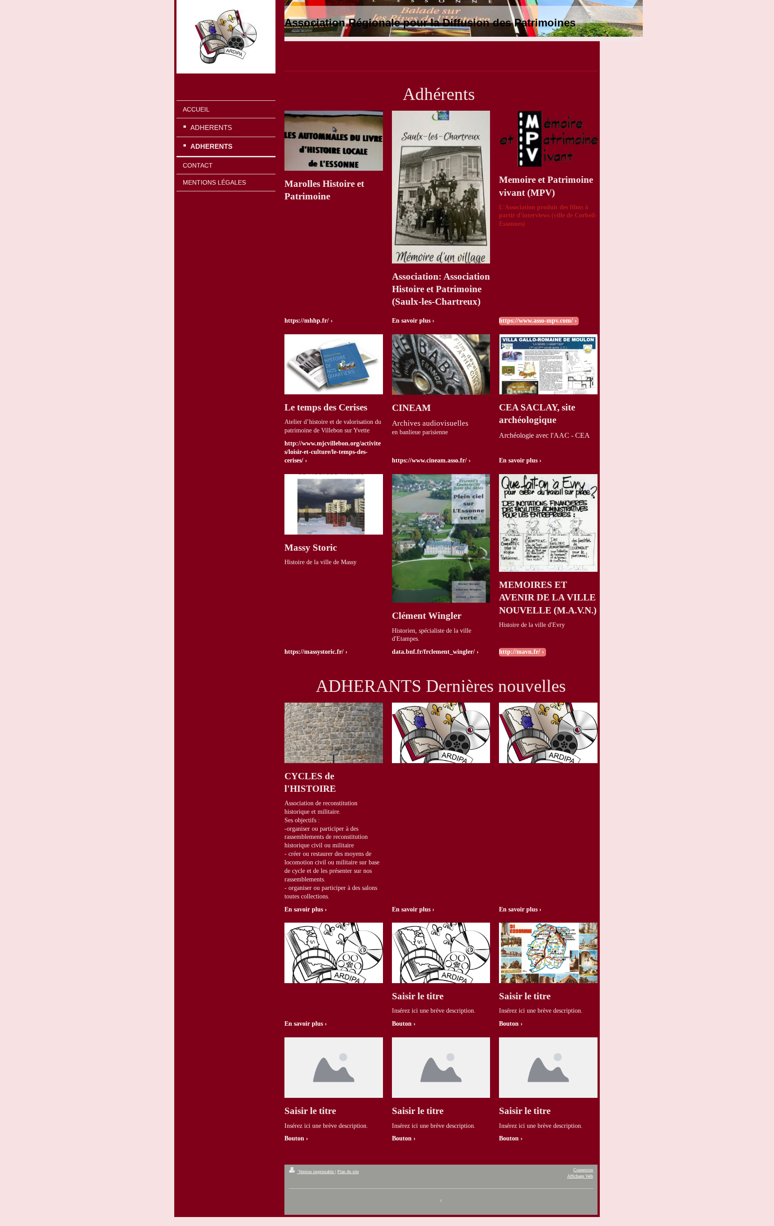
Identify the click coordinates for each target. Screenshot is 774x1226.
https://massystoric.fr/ (314, 651)
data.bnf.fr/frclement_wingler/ (433, 651)
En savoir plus (411, 320)
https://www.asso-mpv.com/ (536, 320)
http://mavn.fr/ (519, 651)
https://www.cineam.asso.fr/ (429, 460)
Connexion (583, 1169)
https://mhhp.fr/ (306, 320)
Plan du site (348, 1171)
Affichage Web (580, 1176)
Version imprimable (316, 1171)
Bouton (402, 1023)
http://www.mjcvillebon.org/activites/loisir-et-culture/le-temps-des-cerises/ (332, 452)
